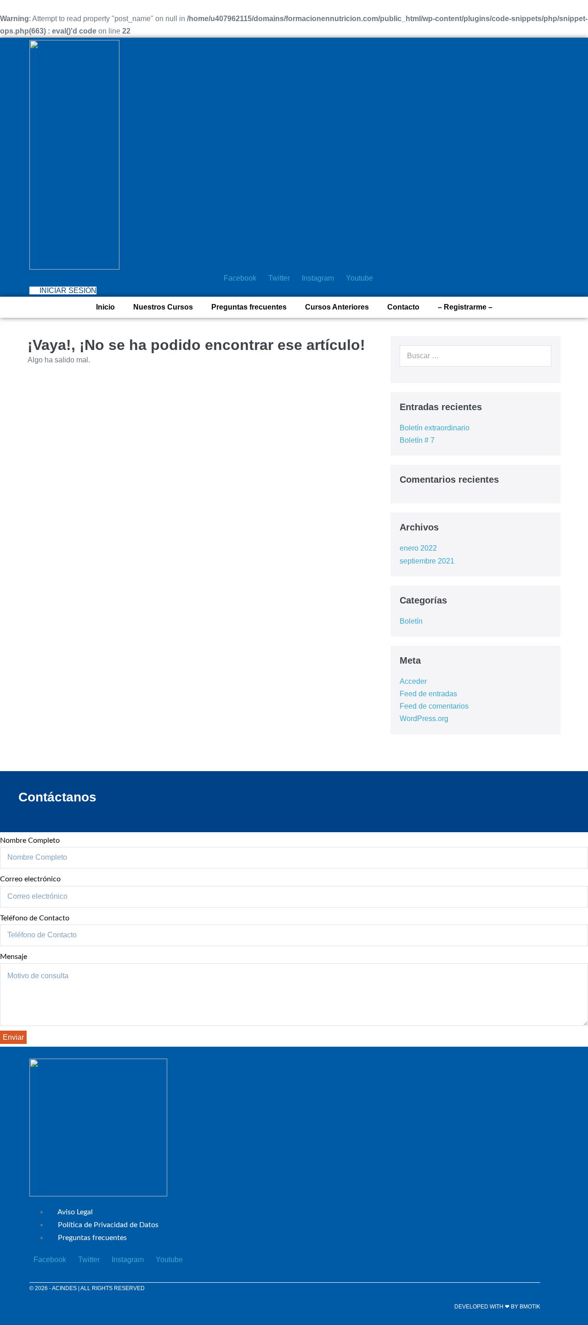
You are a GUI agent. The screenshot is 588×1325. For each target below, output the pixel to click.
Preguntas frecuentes (249, 307)
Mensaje (13, 956)
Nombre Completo (30, 840)
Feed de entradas (428, 694)
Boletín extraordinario (434, 428)
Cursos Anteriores (337, 307)
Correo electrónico (30, 879)
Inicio (105, 307)
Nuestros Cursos (163, 307)
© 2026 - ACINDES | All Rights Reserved (87, 1288)
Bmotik (530, 1306)
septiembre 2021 (427, 561)
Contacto (403, 307)
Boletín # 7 (417, 440)
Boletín (411, 621)
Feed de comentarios (434, 706)
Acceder (413, 681)
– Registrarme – (465, 307)
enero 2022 (418, 548)
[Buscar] (539, 356)
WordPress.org (424, 718)
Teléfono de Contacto (34, 918)
